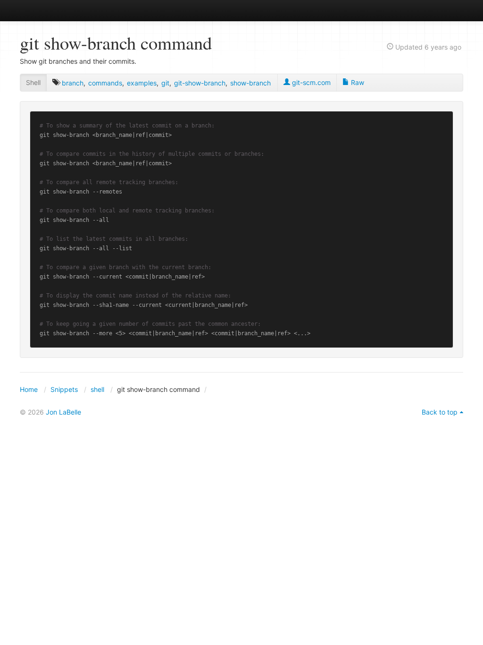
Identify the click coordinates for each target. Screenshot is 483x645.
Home (29, 389)
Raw (356, 82)
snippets (51, 10)
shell (97, 389)
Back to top (440, 412)
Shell (33, 82)
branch (72, 83)
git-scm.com (310, 82)
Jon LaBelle (63, 412)
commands (105, 83)
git (165, 83)
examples (142, 83)
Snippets (64, 389)
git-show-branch (199, 83)
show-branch (250, 83)
